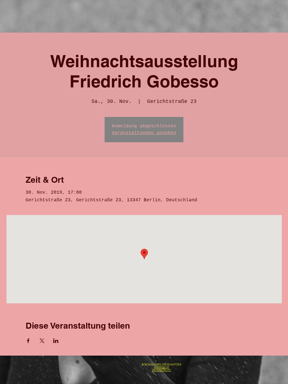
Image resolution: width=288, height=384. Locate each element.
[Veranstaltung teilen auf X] (42, 340)
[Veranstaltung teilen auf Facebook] (28, 340)
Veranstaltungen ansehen (144, 132)
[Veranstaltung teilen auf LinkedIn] (55, 340)
